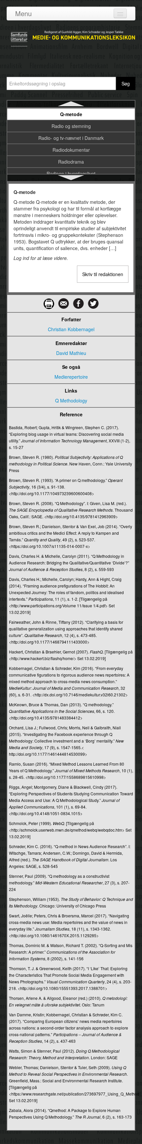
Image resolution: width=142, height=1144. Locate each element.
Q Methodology (71, 400)
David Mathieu (71, 353)
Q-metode (71, 114)
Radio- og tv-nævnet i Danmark (71, 138)
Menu (23, 13)
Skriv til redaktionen (102, 274)
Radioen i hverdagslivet (71, 173)
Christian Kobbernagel (71, 329)
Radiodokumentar (71, 149)
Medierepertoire (71, 376)
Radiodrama (71, 161)
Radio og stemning (71, 126)
